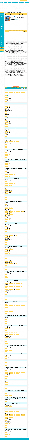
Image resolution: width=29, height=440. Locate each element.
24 (9, 212)
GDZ (3, 1)
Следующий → (25, 31)
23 (7, 212)
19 (21, 211)
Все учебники (23, 2)
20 (24, 414)
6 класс (9, 2)
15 (14, 211)
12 (9, 211)
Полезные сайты (2, 49)
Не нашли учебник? (2, 47)
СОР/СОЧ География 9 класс (14, 19)
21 (24, 211)
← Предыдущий (7, 31)
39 (7, 418)
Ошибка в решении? (16, 86)
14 (7, 373)
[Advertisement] (14, 7)
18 (19, 211)
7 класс (12, 2)
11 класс (20, 2)
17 (7, 337)
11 (7, 211)
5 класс (7, 2)
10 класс (18, 2)
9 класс (16, 2)
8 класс (14, 2)
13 (14, 334)
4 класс (5, 2)
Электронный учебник (12, 16)
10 (21, 283)
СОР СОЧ (26, 2)
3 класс (3, 2)
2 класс (1, 2)
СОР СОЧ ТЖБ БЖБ (2, 12)
